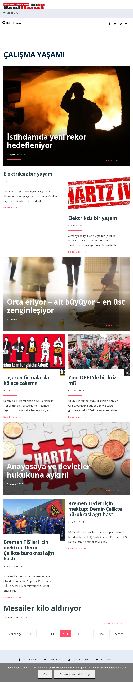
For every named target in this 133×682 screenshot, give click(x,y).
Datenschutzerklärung (75, 674)
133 (53, 634)
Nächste (117, 634)
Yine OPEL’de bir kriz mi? (92, 380)
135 (78, 634)
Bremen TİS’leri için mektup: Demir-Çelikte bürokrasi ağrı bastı (28, 550)
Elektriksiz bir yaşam (27, 173)
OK (45, 674)
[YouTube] (126, 24)
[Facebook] (109, 24)
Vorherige (15, 634)
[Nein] (128, 672)
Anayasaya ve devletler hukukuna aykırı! (48, 470)
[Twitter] (115, 24)
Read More (115, 160)
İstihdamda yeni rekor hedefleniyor (46, 141)
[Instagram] (120, 24)
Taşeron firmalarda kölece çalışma (26, 380)
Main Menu (13, 13)
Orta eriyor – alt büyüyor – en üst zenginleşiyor (66, 306)
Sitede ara (13, 23)
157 (102, 634)
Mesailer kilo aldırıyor (42, 608)
